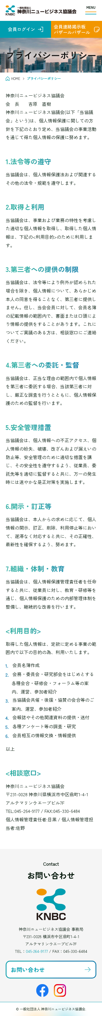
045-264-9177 (37, 951)
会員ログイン (21, 29)
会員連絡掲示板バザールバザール (72, 29)
